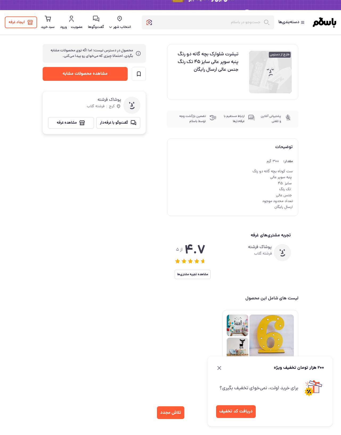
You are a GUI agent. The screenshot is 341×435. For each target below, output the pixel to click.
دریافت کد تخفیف (236, 411)
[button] (177, 261)
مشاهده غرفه (67, 123)
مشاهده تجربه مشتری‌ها (192, 274)
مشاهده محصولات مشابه (85, 73)
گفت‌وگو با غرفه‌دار (114, 123)
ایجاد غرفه (17, 22)
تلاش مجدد (170, 412)
